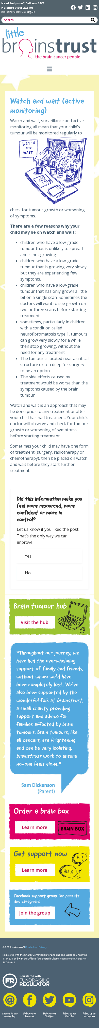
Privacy (43, 947)
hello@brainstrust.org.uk (18, 11)
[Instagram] (95, 7)
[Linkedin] (87, 7)
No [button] (28, 573)
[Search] (92, 20)
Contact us (31, 947)
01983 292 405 (24, 7)
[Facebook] (73, 7)
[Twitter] (80, 7)
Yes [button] (28, 556)
